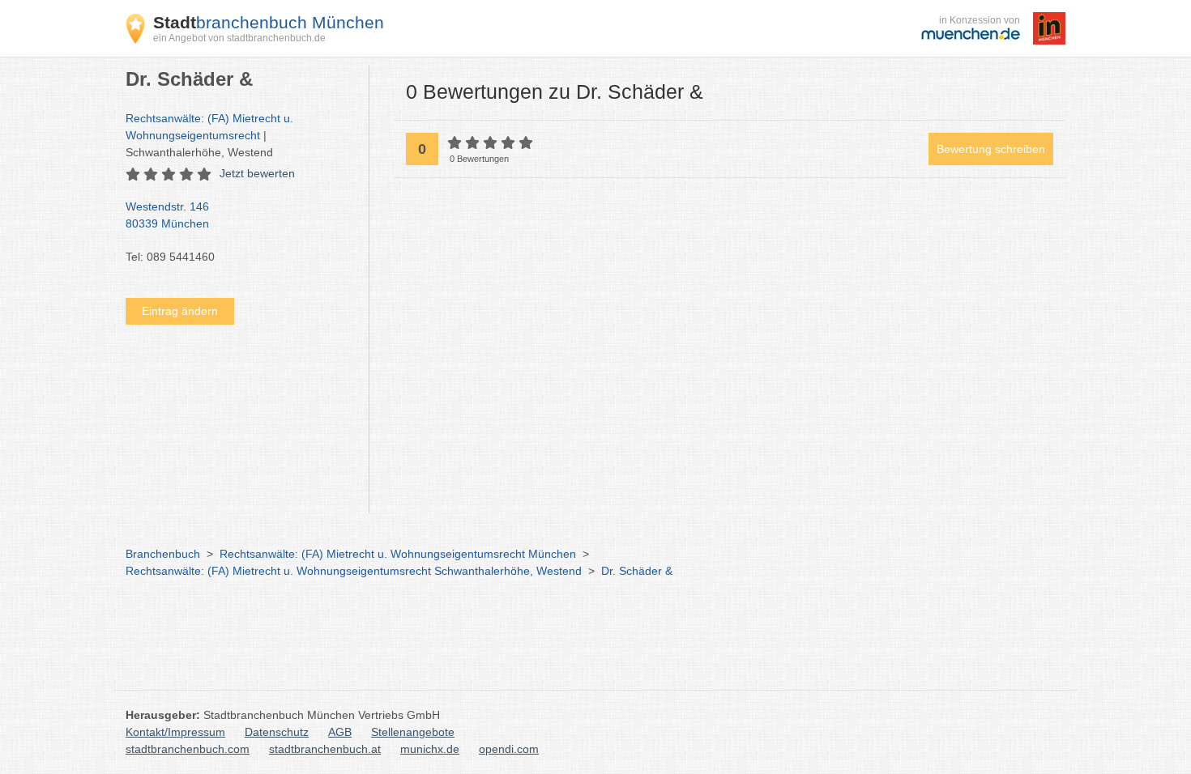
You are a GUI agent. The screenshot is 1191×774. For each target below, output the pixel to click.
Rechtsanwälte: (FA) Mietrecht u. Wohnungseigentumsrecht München (398, 553)
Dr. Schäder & (636, 570)
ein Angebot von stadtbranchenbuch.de (239, 38)
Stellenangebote (413, 731)
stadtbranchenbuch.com (188, 748)
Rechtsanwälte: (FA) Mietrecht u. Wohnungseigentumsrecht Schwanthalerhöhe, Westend (354, 570)
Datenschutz (277, 731)
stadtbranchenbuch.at (325, 748)
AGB (340, 731)
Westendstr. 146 (167, 215)
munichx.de (429, 748)
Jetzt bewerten (257, 173)
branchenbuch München (268, 22)
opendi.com (509, 748)
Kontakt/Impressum (175, 731)
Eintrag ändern (180, 310)
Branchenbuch (163, 553)
